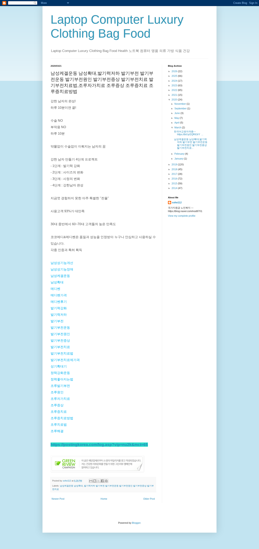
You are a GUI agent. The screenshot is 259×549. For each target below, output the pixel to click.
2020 (175, 99)
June (177, 113)
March (178, 127)
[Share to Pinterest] (106, 481)
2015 (175, 183)
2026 (175, 71)
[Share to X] (99, 481)
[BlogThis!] (95, 481)
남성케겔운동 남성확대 (71, 486)
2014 (175, 188)
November (180, 103)
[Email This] (91, 481)
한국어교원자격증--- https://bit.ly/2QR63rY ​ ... (188, 133)
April (177, 122)
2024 (175, 80)
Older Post (149, 498)
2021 (175, 95)
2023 (175, 85)
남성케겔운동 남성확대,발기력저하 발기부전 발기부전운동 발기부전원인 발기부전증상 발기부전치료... (190, 143)
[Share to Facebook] (102, 481)
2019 (175, 164)
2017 (175, 174)
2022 (175, 90)
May (177, 118)
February (179, 153)
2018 (175, 169)
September (180, 108)
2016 (175, 178)
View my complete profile (181, 215)
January (179, 158)
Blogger (136, 523)
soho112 (177, 202)
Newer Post (58, 498)
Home (104, 498)
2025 (175, 76)
